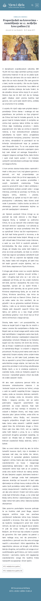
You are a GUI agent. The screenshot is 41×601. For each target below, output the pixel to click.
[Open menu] (37, 5)
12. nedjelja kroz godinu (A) (12, 571)
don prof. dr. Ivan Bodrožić (14, 30)
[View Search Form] (32, 5)
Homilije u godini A (20, 17)
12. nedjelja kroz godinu (11, 566)
